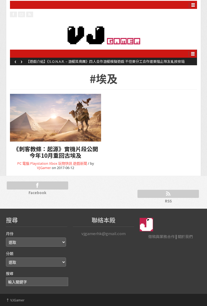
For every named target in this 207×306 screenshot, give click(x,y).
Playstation (39, 163)
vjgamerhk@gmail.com (103, 233)
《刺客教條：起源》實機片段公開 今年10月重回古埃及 (55, 152)
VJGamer (44, 167)
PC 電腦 (23, 163)
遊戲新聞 (80, 163)
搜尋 (9, 273)
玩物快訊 (65, 163)
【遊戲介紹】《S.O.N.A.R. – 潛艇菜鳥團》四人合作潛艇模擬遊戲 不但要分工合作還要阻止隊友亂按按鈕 (105, 61)
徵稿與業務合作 (161, 236)
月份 (9, 233)
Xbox (53, 163)
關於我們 (185, 236)
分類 (9, 253)
